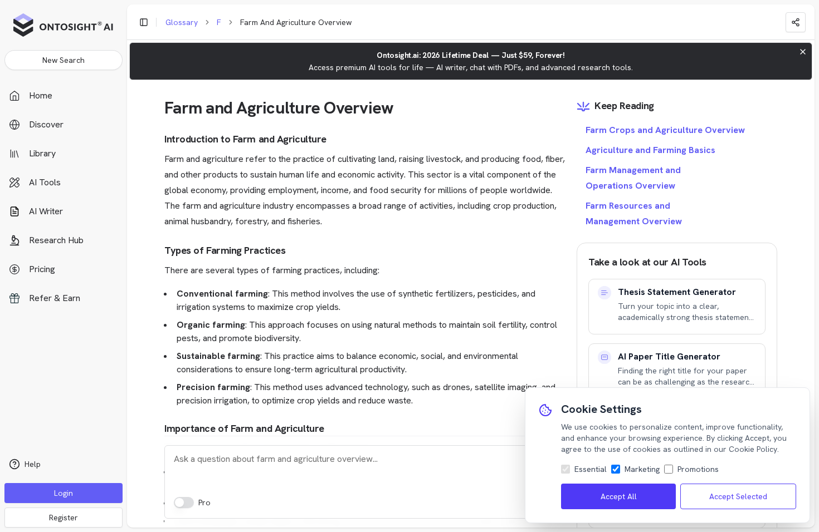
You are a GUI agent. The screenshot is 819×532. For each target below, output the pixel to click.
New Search (63, 60)
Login (63, 493)
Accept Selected (738, 496)
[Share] (796, 22)
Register (63, 518)
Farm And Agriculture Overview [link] (296, 22)
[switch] (184, 502)
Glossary (181, 22)
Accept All (619, 496)
